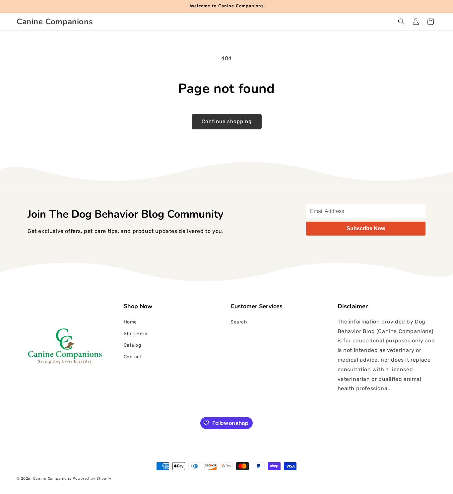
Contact (133, 357)
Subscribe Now (366, 228)
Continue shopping (227, 121)
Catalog (132, 345)
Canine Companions (53, 478)
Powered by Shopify (92, 478)
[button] (401, 21)
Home (130, 322)
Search (238, 322)
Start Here (136, 333)
